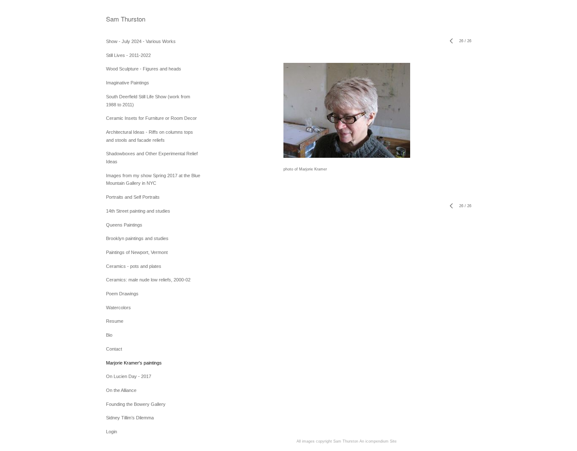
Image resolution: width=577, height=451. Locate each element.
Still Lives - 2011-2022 (128, 55)
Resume (114, 321)
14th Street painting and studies (138, 210)
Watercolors (118, 307)
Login (111, 431)
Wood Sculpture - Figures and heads (143, 68)
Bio (109, 335)
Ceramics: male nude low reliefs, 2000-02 (148, 279)
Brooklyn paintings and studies (137, 238)
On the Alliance (121, 390)
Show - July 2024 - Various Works (141, 41)
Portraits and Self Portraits (133, 197)
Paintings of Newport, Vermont (137, 252)
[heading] (125, 19)
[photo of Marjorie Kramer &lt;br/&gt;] (346, 110)
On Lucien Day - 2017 (128, 376)
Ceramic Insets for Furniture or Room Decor (151, 118)
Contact (114, 348)
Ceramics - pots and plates (133, 266)
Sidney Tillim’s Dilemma (130, 417)
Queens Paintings (124, 224)
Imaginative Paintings (127, 82)
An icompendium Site (378, 441)
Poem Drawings (122, 293)
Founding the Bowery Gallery (136, 404)
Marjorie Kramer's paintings (134, 362)
